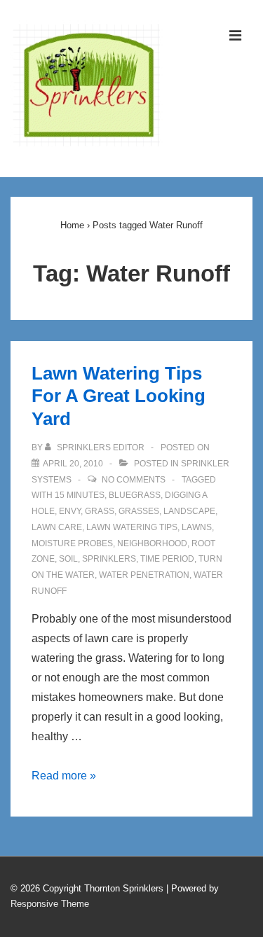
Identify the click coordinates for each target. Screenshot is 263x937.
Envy (70, 511)
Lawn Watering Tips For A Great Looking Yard (118, 396)
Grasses (139, 511)
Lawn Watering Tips (131, 527)
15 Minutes (79, 495)
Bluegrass (135, 495)
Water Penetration (144, 575)
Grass (99, 511)
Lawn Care (57, 527)
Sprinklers (109, 559)
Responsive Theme (50, 903)
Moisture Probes (72, 543)
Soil (68, 559)
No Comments (134, 480)
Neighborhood (152, 543)
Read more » (64, 776)
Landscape (189, 511)
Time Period (167, 559)
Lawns (197, 527)
